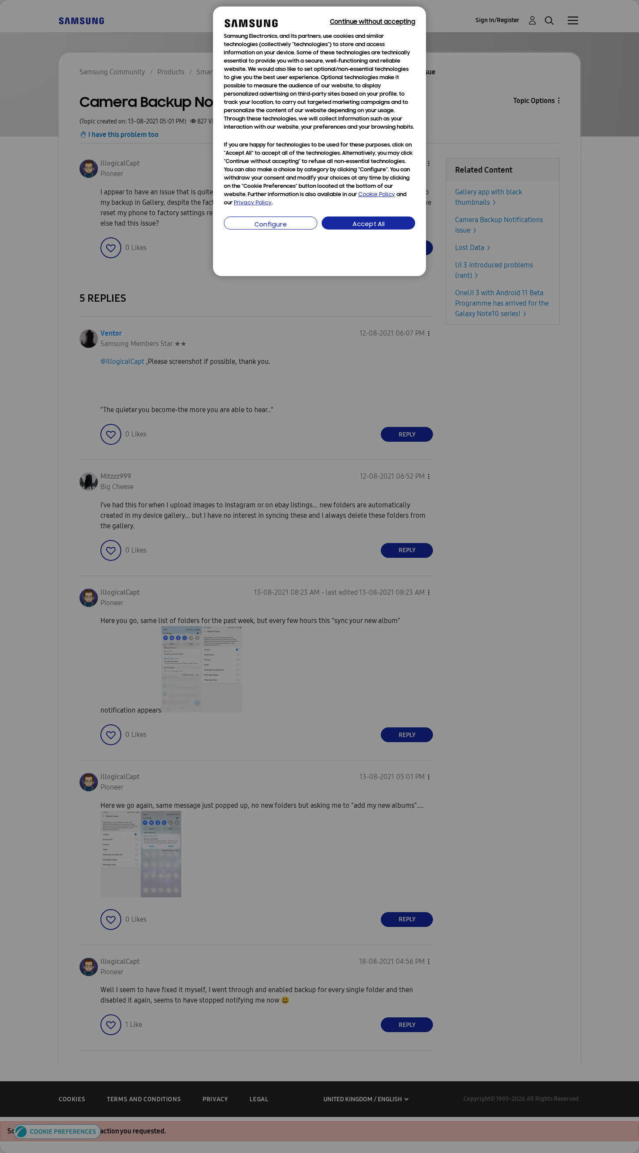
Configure (270, 225)
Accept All (369, 224)
